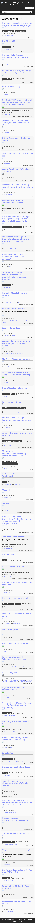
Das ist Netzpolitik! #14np (26, 149)
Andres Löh (7, 81)
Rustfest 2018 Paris (28, 897)
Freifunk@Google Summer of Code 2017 (15, 294)
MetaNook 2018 (28, 594)
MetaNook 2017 (28, 913)
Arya (22, 761)
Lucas (5, 747)
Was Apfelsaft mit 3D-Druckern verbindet (16, 170)
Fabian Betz (7, 114)
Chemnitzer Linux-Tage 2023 (25, 777)
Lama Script (7, 753)
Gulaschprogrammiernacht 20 (25, 470)
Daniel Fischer (20, 321)
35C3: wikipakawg (28, 749)
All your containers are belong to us (16, 851)
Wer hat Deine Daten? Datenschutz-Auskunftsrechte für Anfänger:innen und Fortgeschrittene (17, 520)
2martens (6, 697)
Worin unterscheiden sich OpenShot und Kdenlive (13, 201)
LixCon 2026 (30, 413)
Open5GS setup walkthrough (15, 388)
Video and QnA (7, 441)
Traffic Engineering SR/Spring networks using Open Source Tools (17, 186)
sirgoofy (6, 94)
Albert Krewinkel (8, 911)
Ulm (4, 285)
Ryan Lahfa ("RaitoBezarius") (11, 412)
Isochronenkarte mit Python (14, 567)
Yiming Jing (7, 163)
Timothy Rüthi (19, 231)
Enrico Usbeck (8, 445)
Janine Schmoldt (8, 828)
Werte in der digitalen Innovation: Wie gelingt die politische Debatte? (17, 343)
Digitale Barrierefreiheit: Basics (16, 767)
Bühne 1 (10, 759)
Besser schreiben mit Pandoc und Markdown (16, 903)
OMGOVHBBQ (8, 41)
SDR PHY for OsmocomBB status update (16, 615)
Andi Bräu (7, 303)
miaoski (6, 396)
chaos (8, 285)
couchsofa (6, 366)
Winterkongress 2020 (27, 233)
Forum (4, 482)
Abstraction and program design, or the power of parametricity (16, 72)
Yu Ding (6, 896)
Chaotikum (30, 384)
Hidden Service (29, 699)
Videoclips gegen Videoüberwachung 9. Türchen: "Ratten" (16, 783)
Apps (24, 919)
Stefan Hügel (17, 484)
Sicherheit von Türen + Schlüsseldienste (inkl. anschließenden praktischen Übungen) (14, 276)
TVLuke (6, 382)
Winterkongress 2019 (27, 355)
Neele (13, 335)
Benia (5, 761)
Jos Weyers (7, 132)
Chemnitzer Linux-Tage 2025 (25, 212)
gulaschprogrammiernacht (10, 464)
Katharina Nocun (8, 531)
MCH (5, 651)
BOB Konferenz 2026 (27, 717)
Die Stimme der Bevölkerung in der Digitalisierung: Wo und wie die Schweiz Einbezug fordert (16, 219)
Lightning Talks (9, 554)
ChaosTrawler (21, 544)
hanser (6, 179)
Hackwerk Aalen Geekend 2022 (24, 181)
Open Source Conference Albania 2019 (23, 134)
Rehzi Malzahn (8, 548)
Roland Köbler (7, 287)
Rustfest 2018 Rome (28, 165)
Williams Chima (14, 249)
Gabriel (20, 303)
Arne (14, 303)
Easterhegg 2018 (28, 268)
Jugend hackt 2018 (28, 66)
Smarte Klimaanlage (11, 328)
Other (4, 560)
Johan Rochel (19, 353)
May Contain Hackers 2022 (26, 653)
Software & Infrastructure (10, 461)
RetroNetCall (29, 846)
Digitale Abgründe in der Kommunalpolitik (13, 688)
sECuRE (6, 511)
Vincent (10, 761)
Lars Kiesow (7, 775)
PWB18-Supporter (10, 629)
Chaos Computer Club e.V (10, 919)
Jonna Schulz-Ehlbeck (10, 321)
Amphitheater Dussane (9, 408)
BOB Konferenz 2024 (27, 882)
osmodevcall (6, 394)
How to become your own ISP (15, 598)
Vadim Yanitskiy (17, 623)
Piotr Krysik (7, 623)
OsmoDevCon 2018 (28, 625)
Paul (11, 303)
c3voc (20, 921)
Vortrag (5, 208)
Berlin (12, 394)
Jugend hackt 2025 (28, 763)
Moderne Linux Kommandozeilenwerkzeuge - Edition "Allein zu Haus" (15, 453)
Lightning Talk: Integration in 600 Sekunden (17, 583)
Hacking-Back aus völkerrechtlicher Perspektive (15, 819)
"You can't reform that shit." (14, 537)
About (20, 919)
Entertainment (7, 47)
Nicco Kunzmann (8, 65)
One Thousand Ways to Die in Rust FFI (17, 155)
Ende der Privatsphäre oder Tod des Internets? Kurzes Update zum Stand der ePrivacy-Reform (17, 802)
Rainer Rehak (7, 484)
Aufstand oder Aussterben (13, 309)
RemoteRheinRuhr (20, 31)
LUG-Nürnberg (17, 441)
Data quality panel (10, 673)
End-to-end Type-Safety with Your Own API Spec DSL (17, 871)
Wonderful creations (8, 604)
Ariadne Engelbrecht (9, 715)
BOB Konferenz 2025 (27, 83)
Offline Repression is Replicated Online (16, 139)
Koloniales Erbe (29, 250)
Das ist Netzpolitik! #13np (26, 814)
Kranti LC (6, 249)
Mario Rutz (7, 592)
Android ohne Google (11, 87)
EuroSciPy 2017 (29, 499)
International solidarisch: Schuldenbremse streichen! (14, 658)
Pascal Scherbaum (9, 211)
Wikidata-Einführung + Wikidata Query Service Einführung (16, 739)
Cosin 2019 (30, 866)
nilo (5, 266)
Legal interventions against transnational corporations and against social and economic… (15, 239)
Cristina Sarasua (13, 681)
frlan (10, 266)
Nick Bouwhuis (8, 608)
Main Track (6, 729)
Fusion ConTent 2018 (27, 429)
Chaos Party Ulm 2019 (27, 289)
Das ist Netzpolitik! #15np (26, 532)
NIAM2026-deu (24, 572)
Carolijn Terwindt (25, 249)
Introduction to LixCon (12, 402)
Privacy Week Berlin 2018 (26, 639)
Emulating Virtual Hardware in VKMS (15, 722)
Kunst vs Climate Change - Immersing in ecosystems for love (16, 419)
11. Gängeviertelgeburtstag (25, 668)
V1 (9, 208)
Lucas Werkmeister (20, 680)
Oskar (14, 761)
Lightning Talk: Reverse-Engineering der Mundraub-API (16, 56)
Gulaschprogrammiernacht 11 (25, 512)
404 (17, 761)
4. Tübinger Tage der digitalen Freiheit (23, 116)
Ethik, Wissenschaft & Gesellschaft (12, 227)
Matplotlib (7, 490)
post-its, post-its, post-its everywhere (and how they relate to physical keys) (16, 122)
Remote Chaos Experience (26, 37)
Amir (11, 747)
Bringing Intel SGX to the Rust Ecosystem (15, 887)
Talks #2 (9, 79)
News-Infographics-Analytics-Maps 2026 (22, 578)
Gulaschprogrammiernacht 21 (25, 51)
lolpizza (5, 503)
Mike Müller (7, 497)
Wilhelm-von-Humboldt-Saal (10, 572)
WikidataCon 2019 (28, 683)
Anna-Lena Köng (8, 231)
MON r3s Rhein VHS (8, 31)
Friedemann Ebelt (8, 35)
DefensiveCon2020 (28, 829)
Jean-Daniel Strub (9, 353)
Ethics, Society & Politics (9, 544)
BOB (8, 878)
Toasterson (7, 864)
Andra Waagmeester (25, 681)
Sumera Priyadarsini (9, 732)
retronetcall (6, 842)
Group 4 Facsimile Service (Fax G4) (15, 835)
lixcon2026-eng (21, 408)
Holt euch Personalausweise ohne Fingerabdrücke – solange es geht (17, 24)
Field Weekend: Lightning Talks (16, 644)
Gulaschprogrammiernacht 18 (25, 368)
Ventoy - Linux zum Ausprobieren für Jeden (17, 434)
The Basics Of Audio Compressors (16, 359)
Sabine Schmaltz (8, 880)
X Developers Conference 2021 (25, 733)
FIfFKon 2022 (29, 486)
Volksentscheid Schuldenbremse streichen (15, 667)
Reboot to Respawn (28, 562)
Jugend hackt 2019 (28, 337)
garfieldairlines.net (9, 49)
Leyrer (5, 468)
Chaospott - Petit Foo (27, 96)
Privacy (15, 921)
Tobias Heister (8, 194)
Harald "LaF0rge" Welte (10, 844)
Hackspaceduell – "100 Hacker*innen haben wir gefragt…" (13, 257)
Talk (4, 79)
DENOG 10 (30, 196)
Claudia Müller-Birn (9, 680)
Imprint (30, 919)
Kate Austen (7, 427)
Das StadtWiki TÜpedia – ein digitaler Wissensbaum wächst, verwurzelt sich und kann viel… (17, 102)
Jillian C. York (7, 148)
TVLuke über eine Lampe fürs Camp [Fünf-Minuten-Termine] (16, 373)
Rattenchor (7, 793)
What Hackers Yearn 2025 (26, 609)
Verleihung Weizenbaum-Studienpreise (13, 475)
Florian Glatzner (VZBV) (10, 812)
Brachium (18, 604)
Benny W (6, 335)
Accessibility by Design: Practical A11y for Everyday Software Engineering (16, 705)
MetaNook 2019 (28, 324)
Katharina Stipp (8, 576)
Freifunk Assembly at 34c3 (26, 304)
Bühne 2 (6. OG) (24, 110)
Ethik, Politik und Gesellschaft (10, 110)
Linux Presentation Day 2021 (25, 447)
